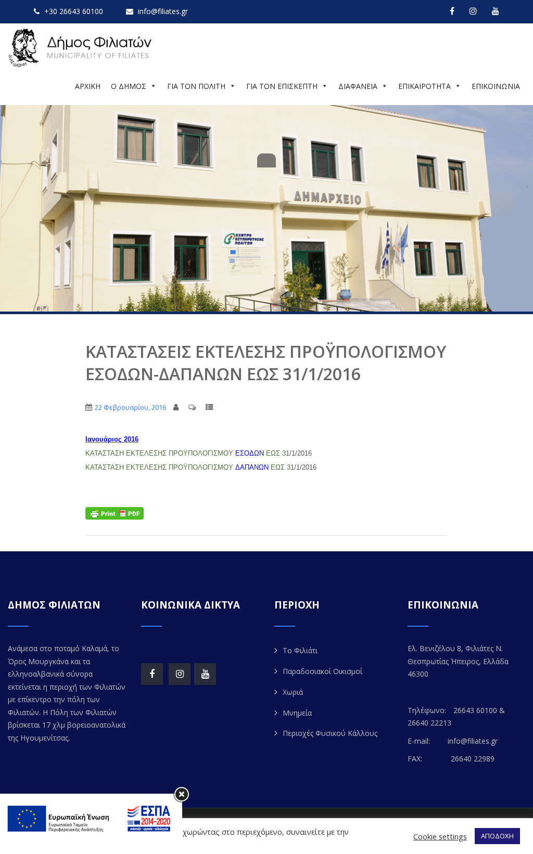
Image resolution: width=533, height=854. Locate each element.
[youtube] (495, 11)
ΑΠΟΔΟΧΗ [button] (497, 835)
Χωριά (293, 692)
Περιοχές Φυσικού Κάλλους (330, 733)
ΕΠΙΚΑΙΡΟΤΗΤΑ (424, 86)
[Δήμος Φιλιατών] (82, 48)
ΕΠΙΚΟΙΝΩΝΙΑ (496, 86)
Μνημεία (297, 713)
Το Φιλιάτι (300, 650)
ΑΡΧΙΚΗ (87, 86)
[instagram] (473, 11)
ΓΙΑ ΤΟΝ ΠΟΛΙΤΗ (196, 86)
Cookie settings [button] (440, 836)
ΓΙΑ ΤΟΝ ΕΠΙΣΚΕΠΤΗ (282, 86)
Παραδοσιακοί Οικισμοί (322, 671)
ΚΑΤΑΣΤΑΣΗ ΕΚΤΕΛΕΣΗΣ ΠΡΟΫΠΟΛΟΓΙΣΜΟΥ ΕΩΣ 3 (185, 453)
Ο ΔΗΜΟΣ (128, 86)
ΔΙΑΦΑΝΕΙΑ (357, 86)
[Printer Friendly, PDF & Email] (114, 512)
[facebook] (452, 11)
